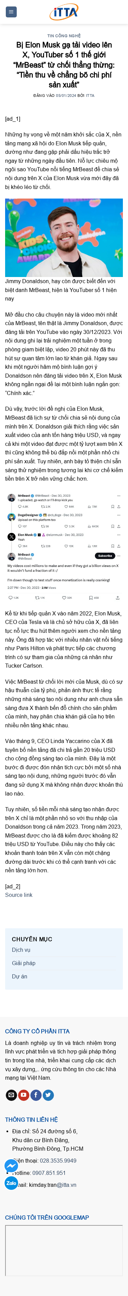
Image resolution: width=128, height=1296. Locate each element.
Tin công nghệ (64, 35)
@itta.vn (66, 1185)
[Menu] (11, 12)
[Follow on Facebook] (36, 1095)
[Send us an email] (11, 1095)
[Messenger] (11, 1166)
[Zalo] (11, 1183)
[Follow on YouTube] (23, 1095)
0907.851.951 (49, 1173)
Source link (18, 895)
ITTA (90, 95)
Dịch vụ (21, 950)
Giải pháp (23, 963)
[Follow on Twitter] (48, 1095)
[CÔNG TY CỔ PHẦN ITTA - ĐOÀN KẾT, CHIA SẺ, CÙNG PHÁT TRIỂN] (64, 12)
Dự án (19, 976)
